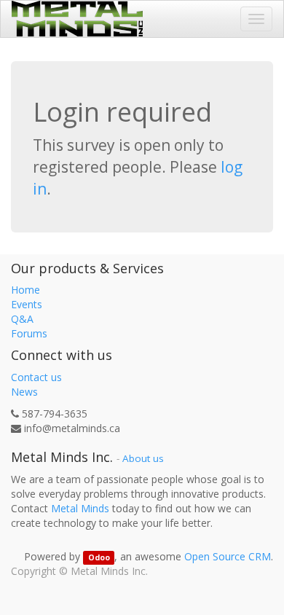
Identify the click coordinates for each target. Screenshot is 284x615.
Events (26, 304)
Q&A (22, 319)
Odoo (99, 557)
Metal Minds (80, 508)
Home (25, 290)
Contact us (36, 377)
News (24, 392)
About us (143, 458)
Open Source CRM (227, 556)
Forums (29, 333)
